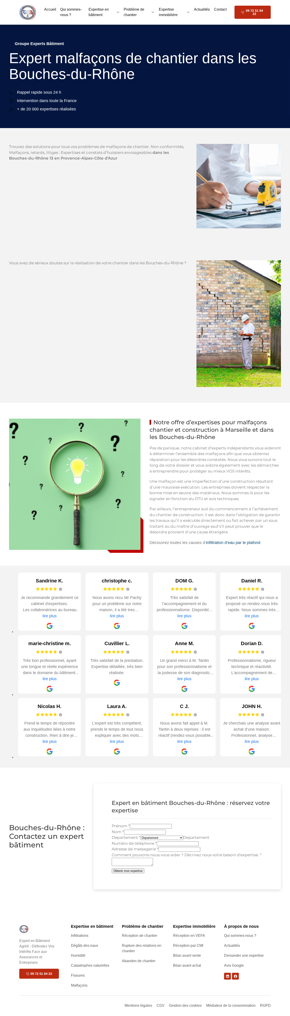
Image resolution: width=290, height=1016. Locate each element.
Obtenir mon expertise (128, 871)
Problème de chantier (134, 12)
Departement (126, 837)
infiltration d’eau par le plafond (233, 542)
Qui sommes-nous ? (71, 12)
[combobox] (196, 837)
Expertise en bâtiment (99, 12)
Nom (118, 832)
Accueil (50, 9)
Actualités (202, 9)
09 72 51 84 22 (254, 12)
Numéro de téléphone (134, 843)
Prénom (121, 826)
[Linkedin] (227, 976)
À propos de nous (241, 926)
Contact (220, 9)
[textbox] (196, 837)
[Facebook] (235, 976)
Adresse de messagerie (135, 849)
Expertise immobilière (168, 12)
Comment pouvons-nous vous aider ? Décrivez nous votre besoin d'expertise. (186, 855)
